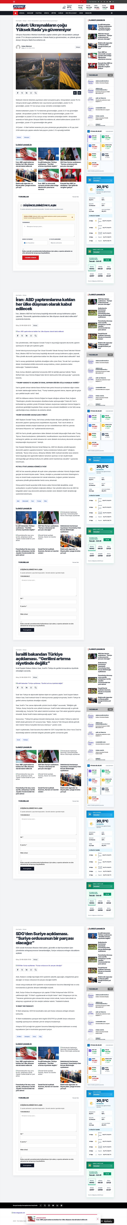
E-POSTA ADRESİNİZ (55, 239)
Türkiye (25, 739)
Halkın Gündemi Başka (102, 83)
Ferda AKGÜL (100, 116)
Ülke (45, 501)
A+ (79, 93)
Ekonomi (30, 13)
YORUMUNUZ (26, 222)
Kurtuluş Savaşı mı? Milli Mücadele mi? (103, 92)
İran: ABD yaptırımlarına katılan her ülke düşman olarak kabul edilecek (45, 304)
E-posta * (23, 606)
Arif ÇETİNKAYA (101, 98)
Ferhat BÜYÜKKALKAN (100, 125)
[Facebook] (98, 2)
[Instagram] (104, 2)
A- (75, 93)
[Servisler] (111, 13)
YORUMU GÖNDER (30, 257)
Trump (39, 501)
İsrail (18, 739)
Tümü (110, 75)
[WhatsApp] (113, 2)
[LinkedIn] (107, 2)
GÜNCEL (22, 13)
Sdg (40, 1036)
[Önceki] (81, 1)
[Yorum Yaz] (35, 93)
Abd (18, 501)
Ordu (34, 1036)
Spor (81, 13)
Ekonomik (25, 501)
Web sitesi (24, 614)
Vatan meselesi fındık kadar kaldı (102, 118)
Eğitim (53, 13)
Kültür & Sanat (71, 13)
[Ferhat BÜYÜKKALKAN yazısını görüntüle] (112, 124)
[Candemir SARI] (91, 109)
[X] (101, 2)
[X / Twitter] (22, 93)
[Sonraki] (84, 1)
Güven (19, 137)
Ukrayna (26, 137)
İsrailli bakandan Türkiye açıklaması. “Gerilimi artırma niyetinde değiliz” (43, 659)
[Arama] (112, 7)
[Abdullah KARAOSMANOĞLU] (91, 91)
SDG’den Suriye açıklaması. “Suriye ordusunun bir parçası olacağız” (45, 938)
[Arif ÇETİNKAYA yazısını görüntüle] (112, 97)
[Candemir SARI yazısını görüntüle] (112, 106)
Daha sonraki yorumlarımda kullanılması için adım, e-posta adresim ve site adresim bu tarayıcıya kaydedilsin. (47, 252)
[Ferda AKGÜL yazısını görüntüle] (112, 115)
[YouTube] (110, 2)
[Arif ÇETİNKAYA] (91, 100)
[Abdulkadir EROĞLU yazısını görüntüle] (112, 79)
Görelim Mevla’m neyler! (103, 109)
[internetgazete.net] (19, 7)
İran (32, 501)
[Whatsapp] (61, 1205)
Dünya (46, 13)
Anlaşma (27, 1036)
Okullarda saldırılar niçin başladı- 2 (103, 100)
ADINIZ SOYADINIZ (27, 239)
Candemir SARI (100, 108)
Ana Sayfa (18, 20)
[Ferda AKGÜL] (91, 118)
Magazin (88, 13)
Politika (39, 13)
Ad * (21, 598)
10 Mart (19, 1036)
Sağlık (60, 13)
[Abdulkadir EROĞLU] (91, 82)
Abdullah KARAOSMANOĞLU (101, 89)
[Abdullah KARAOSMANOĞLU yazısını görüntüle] (112, 88)
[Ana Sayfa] (15, 13)
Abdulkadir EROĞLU (102, 81)
